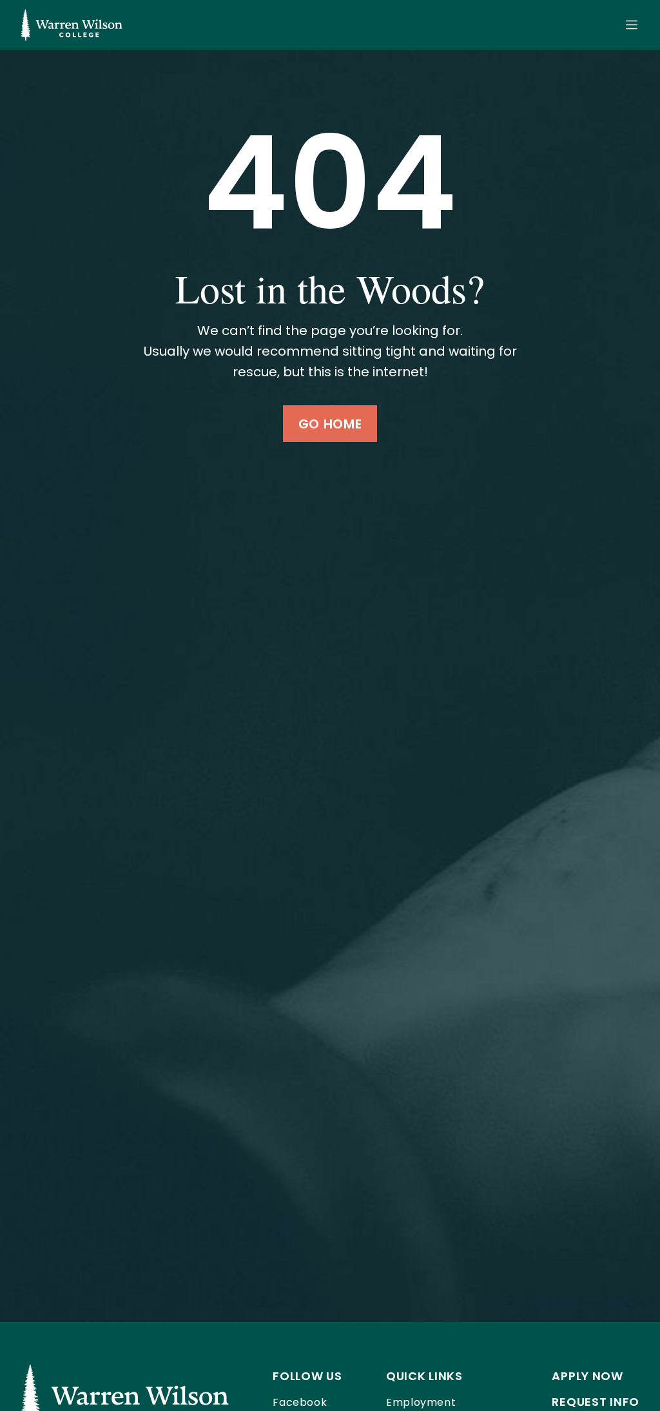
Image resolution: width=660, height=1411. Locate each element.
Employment (421, 1402)
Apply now (587, 1376)
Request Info (595, 1402)
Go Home (330, 424)
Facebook (300, 1402)
